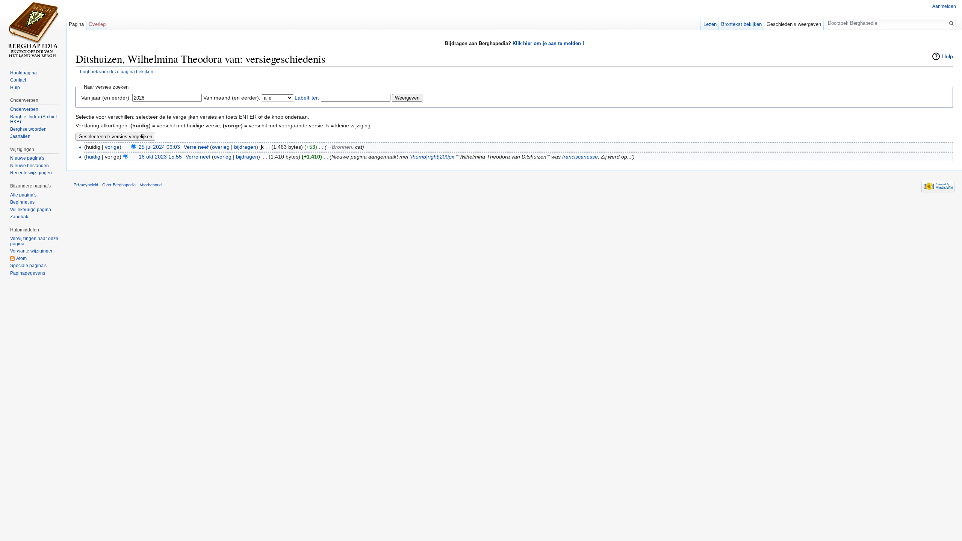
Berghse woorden (28, 129)
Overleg (97, 24)
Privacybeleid (86, 185)
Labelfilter (306, 98)
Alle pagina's (23, 195)
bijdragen (245, 147)
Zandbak (19, 216)
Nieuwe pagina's (27, 158)
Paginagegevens (27, 273)
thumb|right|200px (432, 157)
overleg (221, 147)
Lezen (710, 24)
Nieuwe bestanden (29, 165)
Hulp (947, 56)
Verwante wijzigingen (32, 251)
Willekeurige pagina (30, 209)
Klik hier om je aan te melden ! (548, 43)
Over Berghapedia (119, 185)
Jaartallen (20, 136)
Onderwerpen (24, 109)
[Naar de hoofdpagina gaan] (33, 30)
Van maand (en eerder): (231, 98)
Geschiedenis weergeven (794, 24)
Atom (21, 258)
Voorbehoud (151, 185)
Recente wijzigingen (31, 172)
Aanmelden (944, 6)
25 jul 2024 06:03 (159, 147)
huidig (93, 157)
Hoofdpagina (23, 73)
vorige (112, 147)
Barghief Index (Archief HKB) (33, 119)
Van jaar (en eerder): (106, 98)
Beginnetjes (22, 202)
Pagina (76, 24)
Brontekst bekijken (741, 24)
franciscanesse (580, 157)
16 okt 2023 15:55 (160, 157)
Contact (18, 80)
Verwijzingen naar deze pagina (34, 241)
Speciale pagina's (28, 265)
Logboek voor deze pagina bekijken (116, 71)
